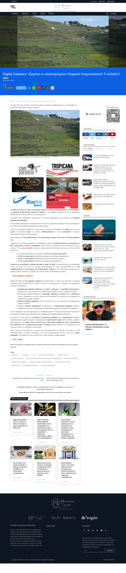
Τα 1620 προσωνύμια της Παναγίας (104, 204)
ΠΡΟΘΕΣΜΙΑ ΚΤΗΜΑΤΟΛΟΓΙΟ (30, 365)
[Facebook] (85, 134)
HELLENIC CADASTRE (17, 358)
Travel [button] (34, 13)
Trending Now (25, 355)
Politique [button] (15, 13)
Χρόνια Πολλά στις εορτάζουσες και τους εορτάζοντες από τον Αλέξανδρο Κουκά (62, 379)
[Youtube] (112, 134)
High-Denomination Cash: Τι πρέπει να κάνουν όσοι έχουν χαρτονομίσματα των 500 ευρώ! (20, 424)
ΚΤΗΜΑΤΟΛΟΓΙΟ (15, 365)
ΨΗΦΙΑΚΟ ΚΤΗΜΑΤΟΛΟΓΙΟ (48, 365)
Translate (113, 13)
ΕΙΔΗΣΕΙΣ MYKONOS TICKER (62, 362)
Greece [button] (51, 13)
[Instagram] (99, 134)
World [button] (43, 13)
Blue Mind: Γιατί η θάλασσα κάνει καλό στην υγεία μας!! (28, 379)
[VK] (105, 134)
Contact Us (14, 1)
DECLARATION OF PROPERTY (47, 355)
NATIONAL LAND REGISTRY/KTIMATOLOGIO (40, 362)
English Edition (111, 1)
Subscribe (110, 550)
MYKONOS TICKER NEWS (71, 358)
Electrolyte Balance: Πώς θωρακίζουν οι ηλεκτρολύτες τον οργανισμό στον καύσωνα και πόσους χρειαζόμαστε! (104, 269)
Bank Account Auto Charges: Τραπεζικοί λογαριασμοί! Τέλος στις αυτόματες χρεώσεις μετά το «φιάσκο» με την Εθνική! (44, 469)
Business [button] (25, 13)
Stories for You (15, 355)
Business (6, 78)
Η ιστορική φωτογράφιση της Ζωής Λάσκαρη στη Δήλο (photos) (104, 156)
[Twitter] (92, 134)
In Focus (33, 355)
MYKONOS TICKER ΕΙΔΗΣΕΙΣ (18, 362)
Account (94, 1)
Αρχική (11, 101)
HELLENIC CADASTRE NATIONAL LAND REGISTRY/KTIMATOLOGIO (43, 358)
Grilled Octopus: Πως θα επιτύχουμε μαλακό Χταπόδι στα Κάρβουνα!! (104, 195)
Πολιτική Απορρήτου (108, 559)
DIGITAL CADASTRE (62, 355)
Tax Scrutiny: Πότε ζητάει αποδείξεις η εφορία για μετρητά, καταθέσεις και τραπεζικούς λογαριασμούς (20, 468)
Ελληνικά (102, 1)
